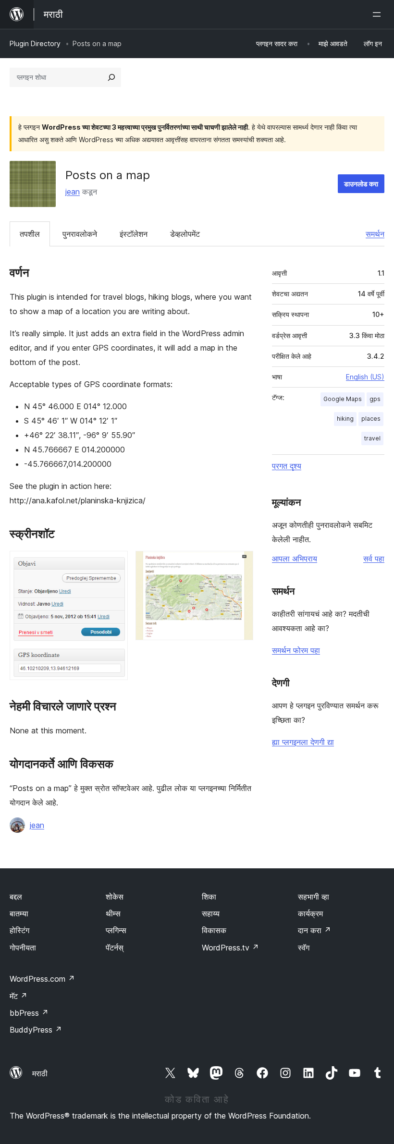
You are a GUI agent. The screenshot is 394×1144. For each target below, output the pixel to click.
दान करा (314, 930)
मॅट (18, 996)
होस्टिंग (19, 930)
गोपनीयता (23, 947)
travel (372, 438)
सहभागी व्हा (313, 896)
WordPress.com (42, 979)
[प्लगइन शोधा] (111, 77)
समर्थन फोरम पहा (296, 650)
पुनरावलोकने (79, 234)
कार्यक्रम (310, 913)
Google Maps (342, 398)
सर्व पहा (373, 558)
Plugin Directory (35, 43)
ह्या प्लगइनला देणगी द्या (303, 742)
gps (375, 398)
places (371, 418)
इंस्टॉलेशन (134, 234)
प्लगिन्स (116, 930)
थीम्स (113, 913)
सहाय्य (211, 913)
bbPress (29, 1013)
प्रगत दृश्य (286, 466)
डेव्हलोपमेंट (185, 234)
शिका (209, 896)
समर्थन (375, 234)
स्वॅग (303, 947)
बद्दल (16, 896)
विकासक (214, 930)
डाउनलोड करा (361, 184)
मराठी (40, 1073)
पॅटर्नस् (114, 947)
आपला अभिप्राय (294, 558)
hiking (345, 418)
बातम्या (19, 913)
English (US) (365, 377)
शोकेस (114, 896)
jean (72, 191)
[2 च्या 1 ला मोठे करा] (115, 564)
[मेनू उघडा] (378, 14)
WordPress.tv (230, 947)
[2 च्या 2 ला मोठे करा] (240, 564)
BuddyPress (36, 1029)
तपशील (30, 234)
